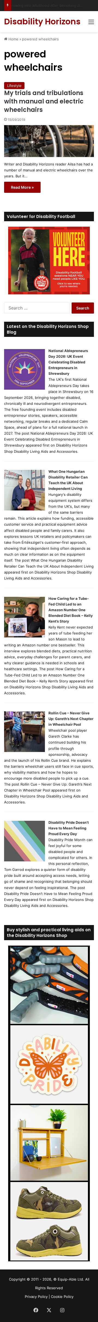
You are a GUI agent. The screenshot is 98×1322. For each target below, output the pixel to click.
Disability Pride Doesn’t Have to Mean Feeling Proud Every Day (68, 828)
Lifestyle (14, 85)
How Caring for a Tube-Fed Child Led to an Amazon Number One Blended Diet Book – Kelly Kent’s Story (70, 609)
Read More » (22, 187)
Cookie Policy (62, 1296)
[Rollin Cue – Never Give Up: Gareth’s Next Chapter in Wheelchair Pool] (24, 750)
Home (13, 39)
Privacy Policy (36, 1296)
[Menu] (91, 24)
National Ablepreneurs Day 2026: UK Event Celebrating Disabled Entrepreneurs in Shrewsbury (68, 362)
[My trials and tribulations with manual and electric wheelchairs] (49, 141)
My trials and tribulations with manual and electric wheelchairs (44, 101)
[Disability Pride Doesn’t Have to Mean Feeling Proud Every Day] (24, 860)
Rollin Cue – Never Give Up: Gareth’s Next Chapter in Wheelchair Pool (70, 719)
